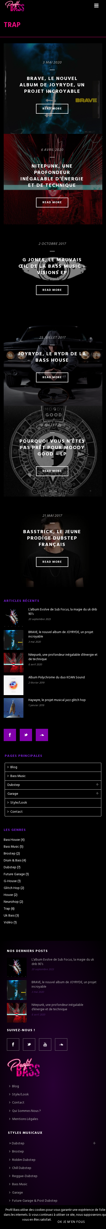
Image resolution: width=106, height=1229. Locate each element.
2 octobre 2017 (52, 244)
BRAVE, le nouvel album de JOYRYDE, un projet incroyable (52, 85)
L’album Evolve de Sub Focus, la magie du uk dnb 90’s (62, 611)
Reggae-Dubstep (24, 1176)
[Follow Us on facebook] (10, 735)
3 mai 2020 (52, 62)
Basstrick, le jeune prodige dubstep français (52, 538)
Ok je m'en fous (71, 1222)
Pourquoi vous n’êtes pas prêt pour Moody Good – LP (52, 447)
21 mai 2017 (52, 516)
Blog (13, 767)
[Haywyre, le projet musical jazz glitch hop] (13, 708)
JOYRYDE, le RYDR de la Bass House (52, 357)
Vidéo (8, 922)
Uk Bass (9, 916)
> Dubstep (16, 1143)
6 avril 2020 (52, 150)
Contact (16, 812)
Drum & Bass (12, 860)
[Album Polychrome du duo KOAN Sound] (13, 685)
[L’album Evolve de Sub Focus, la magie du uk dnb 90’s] (13, 617)
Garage (12, 794)
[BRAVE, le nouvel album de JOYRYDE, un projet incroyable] (13, 640)
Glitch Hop (12, 888)
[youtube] (45, 1044)
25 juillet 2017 (52, 338)
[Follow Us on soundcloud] (42, 735)
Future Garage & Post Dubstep (34, 1201)
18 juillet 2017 (52, 425)
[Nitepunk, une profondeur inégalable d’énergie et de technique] (13, 662)
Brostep (10, 854)
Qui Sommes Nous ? (26, 1111)
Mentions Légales (25, 1119)
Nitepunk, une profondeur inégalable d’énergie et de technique (52, 175)
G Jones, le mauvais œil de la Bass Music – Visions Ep (52, 266)
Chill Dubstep (21, 1168)
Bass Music (18, 776)
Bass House (12, 840)
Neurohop (11, 902)
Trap (7, 909)
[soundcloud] (61, 1044)
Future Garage (14, 874)
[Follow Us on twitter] (26, 735)
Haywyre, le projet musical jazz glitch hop (57, 700)
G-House (10, 881)
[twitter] (29, 1044)
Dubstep (13, 785)
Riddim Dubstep (23, 1160)
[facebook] (13, 1044)
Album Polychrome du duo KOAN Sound (56, 677)
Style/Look (18, 803)
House (8, 895)
